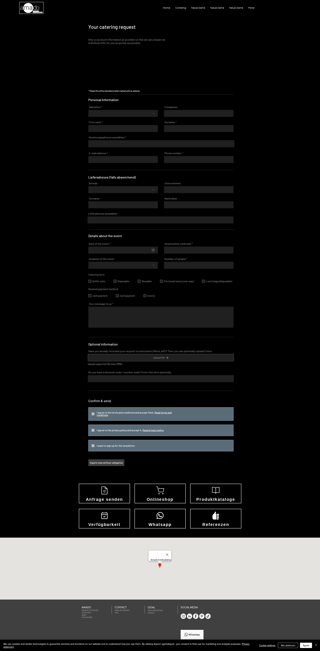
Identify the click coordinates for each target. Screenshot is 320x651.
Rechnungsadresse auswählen (107, 137)
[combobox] (161, 143)
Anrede (93, 183)
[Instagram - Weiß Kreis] (183, 616)
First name (95, 122)
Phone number (173, 153)
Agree (306, 645)
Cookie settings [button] (267, 645)
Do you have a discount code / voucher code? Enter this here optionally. (130, 372)
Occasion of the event (101, 259)
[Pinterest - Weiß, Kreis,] (201, 616)
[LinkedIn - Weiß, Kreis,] (189, 616)
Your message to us (100, 304)
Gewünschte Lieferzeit (177, 243)
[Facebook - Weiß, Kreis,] (195, 616)
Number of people (175, 259)
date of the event (100, 243)
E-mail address (97, 153)
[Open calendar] (153, 250)
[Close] (316, 645)
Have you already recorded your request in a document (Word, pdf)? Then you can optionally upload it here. (150, 351)
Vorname (94, 198)
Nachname (170, 198)
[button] (181, 8)
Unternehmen (172, 183)
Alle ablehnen (288, 645)
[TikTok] (208, 616)
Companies (171, 107)
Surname (169, 122)
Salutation (95, 107)
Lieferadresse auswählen (103, 213)
